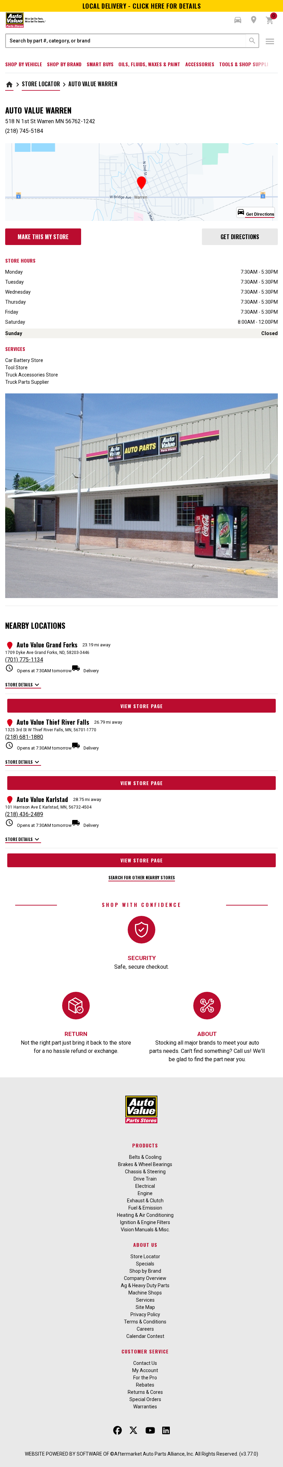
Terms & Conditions (145, 1321)
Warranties (145, 1406)
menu (269, 41)
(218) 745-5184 (24, 131)
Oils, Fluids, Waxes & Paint (149, 64)
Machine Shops (145, 1292)
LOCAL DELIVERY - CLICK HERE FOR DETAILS (141, 5)
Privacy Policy (145, 1314)
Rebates (145, 1385)
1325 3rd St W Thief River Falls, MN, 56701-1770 (50, 729)
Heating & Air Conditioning (145, 1215)
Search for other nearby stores (141, 877)
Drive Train (145, 1179)
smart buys (100, 64)
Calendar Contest (145, 1336)
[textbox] (126, 40)
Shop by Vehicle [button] (23, 64)
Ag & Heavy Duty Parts (145, 1285)
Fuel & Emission (145, 1208)
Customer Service (145, 1351)
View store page (141, 706)
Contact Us (145, 1363)
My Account (145, 1370)
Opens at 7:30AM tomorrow (38, 668)
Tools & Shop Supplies (246, 64)
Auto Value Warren (92, 84)
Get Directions (240, 237)
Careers (145, 1329)
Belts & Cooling (145, 1157)
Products (145, 1145)
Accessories (199, 64)
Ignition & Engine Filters (145, 1222)
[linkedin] (166, 1431)
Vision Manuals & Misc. (145, 1229)
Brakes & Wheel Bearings (145, 1164)
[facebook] (117, 1431)
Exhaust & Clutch (145, 1200)
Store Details (23, 685)
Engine (145, 1193)
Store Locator (41, 84)
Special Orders (145, 1399)
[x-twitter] (133, 1431)
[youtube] (150, 1431)
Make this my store (43, 237)
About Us (145, 1244)
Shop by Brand (64, 64)
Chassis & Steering (145, 1171)
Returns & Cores (145, 1392)
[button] (237, 20)
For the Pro (145, 1377)
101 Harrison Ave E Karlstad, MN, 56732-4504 (48, 807)
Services (145, 1300)
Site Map (145, 1307)
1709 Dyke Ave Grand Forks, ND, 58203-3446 (47, 652)
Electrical (145, 1186)
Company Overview (145, 1278)
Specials (145, 1263)
